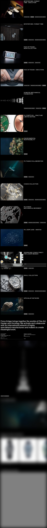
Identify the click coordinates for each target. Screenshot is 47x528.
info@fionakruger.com (5, 335)
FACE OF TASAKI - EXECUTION (34, 70)
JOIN (25, 338)
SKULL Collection (31, 275)
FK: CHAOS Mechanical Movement (32, 207)
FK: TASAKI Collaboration (33, 161)
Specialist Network (31, 298)
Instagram (3, 334)
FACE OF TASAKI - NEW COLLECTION (30, 47)
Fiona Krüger (3, 333)
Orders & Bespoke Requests (29, 334)
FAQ (24, 335)
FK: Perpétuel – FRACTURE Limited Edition (33, 116)
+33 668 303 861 (4, 336)
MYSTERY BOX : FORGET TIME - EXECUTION (32, 2)
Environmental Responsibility (30, 139)
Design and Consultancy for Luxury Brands (33, 253)
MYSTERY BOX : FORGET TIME (33, 24)
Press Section (27, 336)
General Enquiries (27, 333)
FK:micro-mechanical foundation (32, 93)
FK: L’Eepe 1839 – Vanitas (32, 229)
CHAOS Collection (31, 184)
